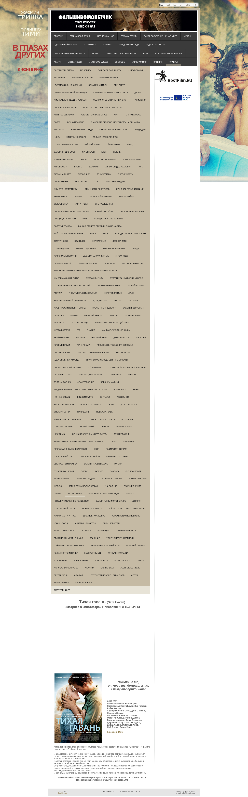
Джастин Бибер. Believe (96, 464)
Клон (103, 152)
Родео (57, 122)
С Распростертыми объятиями (93, 352)
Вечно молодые (75, 122)
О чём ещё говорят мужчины (69, 545)
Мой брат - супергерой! (66, 189)
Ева (78, 330)
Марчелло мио (139, 62)
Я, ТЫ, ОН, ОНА (100, 300)
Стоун (134, 575)
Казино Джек (107, 568)
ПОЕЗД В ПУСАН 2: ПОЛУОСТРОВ (130, 234)
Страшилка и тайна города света (110, 92)
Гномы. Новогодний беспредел (70, 92)
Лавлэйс (98, 471)
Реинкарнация (133, 315)
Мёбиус (58, 486)
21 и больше (111, 486)
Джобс (84, 471)
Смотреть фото (62, 590)
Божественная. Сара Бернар (121, 53)
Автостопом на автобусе (94, 115)
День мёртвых (104, 174)
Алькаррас (59, 130)
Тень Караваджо (133, 115)
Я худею (91, 330)
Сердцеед (59, 315)
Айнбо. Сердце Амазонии (118, 167)
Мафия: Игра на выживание (68, 419)
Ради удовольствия (80, 36)
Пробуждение (61, 182)
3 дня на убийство (63, 456)
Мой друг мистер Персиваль (68, 234)
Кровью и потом (137, 479)
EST (168, 5)
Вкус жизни (81, 182)
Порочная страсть (92, 508)
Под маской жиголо (116, 449)
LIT (181, 5)
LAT (175, 5)
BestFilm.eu (62, 793)
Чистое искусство (64, 404)
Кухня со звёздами (64, 115)
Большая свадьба (86, 479)
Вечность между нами (133, 211)
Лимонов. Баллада (108, 78)
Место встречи (62, 330)
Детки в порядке (122, 560)
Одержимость (125, 174)
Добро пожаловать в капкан (83, 486)
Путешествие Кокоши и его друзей (72, 286)
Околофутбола (133, 471)
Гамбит (57, 494)
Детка (114, 442)
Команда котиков (132, 159)
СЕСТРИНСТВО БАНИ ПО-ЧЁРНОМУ (109, 100)
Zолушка (86, 531)
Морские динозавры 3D (66, 568)
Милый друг (104, 531)
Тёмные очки (113, 144)
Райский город (92, 144)
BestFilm (58, 36)
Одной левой (87, 427)
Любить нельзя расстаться (83, 293)
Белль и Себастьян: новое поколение (103, 107)
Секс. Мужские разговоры (168, 53)
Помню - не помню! (90, 404)
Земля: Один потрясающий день (112, 323)
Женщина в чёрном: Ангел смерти (89, 434)
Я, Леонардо (122, 256)
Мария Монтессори (82, 78)
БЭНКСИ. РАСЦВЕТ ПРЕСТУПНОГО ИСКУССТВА (99, 226)
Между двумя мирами (105, 159)
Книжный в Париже (64, 159)
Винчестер (59, 323)
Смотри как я (61, 241)
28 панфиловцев (62, 382)
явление (114, 315)
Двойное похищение (94, 516)
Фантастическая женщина (116, 330)
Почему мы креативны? (109, 286)
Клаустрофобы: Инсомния (68, 85)
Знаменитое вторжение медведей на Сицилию (115, 122)
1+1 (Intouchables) (98, 62)
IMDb (120, 732)
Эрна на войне (126, 196)
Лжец (129, 144)
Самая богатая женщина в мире (160, 36)
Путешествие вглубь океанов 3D (108, 575)
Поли (140, 167)
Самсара (114, 471)
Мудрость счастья (155, 45)
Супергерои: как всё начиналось (127, 278)
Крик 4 (141, 560)
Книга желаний (136, 70)
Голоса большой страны (102, 419)
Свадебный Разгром (85, 523)
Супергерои (88, 152)
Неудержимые (61, 583)
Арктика (58, 293)
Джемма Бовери (124, 427)
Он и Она (141, 338)
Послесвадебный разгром (67, 367)
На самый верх (99, 338)
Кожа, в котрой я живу (66, 553)
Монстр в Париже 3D (64, 531)
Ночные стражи (62, 397)
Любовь (96, 53)
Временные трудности (104, 308)
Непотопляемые (113, 293)
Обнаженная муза (97, 85)
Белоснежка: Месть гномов (68, 538)
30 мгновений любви (65, 508)
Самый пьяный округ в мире (111, 501)
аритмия (80, 338)
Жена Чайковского (76, 137)
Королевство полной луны (126, 516)
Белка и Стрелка (83, 583)
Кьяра (57, 137)
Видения (158, 62)
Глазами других (129, 36)
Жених (136, 390)
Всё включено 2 (62, 479)
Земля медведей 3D (90, 456)
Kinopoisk (112, 732)
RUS (161, 5)
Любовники (84, 174)
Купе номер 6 (60, 167)
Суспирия (133, 300)
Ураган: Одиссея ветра (91, 375)
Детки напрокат (122, 338)
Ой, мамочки (94, 367)
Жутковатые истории (65, 256)
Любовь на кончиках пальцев (103, 494)
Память (78, 167)
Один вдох (79, 241)
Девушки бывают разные (96, 256)
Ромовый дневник (135, 545)
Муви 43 (129, 494)
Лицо (131, 293)
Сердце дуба (140, 130)
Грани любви (139, 100)
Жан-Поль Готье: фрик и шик (130, 189)
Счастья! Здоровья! (133, 308)
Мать (84, 219)
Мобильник (123, 397)
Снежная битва (62, 412)
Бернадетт (119, 85)
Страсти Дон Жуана (64, 471)
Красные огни (61, 523)
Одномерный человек (65, 45)
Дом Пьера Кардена (115, 182)
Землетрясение (85, 382)
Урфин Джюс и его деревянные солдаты (107, 360)
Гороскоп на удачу (64, 427)
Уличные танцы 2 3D (126, 531)
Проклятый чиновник (100, 196)
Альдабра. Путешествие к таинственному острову (80, 390)
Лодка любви (75, 62)
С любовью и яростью (66, 144)
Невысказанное (105, 36)
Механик (89, 568)
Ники (145, 53)
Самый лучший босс (64, 152)
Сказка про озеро (63, 375)
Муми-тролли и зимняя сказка (70, 308)
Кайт (96, 449)
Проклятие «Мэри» (87, 263)
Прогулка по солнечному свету (70, 449)
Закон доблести (111, 523)
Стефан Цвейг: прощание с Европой (127, 367)
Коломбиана (60, 560)
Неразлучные (99, 241)
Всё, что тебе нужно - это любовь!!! (127, 508)
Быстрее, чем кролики (65, 464)
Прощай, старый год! (65, 219)
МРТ (116, 115)
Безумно (108, 45)
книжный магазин (93, 315)
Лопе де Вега (101, 560)
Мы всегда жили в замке (66, 278)
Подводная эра (62, 352)
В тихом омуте (85, 397)
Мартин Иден (81, 204)
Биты (105, 234)
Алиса (93, 234)
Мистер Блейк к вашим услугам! (70, 100)
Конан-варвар (81, 560)
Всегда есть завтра (64, 70)
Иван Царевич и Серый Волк (105, 545)
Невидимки (59, 434)
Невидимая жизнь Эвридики (108, 219)
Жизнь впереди (62, 345)
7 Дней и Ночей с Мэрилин (120, 538)
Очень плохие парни (117, 456)
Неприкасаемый (62, 263)
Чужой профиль (136, 286)
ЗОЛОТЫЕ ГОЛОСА (63, 226)
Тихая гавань (75, 494)
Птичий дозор (61, 248)
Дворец (138, 92)
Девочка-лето (120, 241)
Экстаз (117, 300)
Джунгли (136, 501)
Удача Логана (83, 345)
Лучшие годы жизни (86, 248)
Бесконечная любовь (65, 107)
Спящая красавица (118, 553)
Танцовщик (109, 263)
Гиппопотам (123, 352)
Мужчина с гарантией (65, 516)
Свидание (95, 538)
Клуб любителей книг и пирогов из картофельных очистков (85, 271)
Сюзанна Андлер (62, 174)
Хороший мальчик (110, 382)
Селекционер (61, 204)
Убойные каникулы (130, 568)
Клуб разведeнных (104, 204)
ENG (188, 5)
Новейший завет (105, 412)
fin (195, 5)
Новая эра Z (120, 390)
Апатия (57, 62)
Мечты (187, 36)
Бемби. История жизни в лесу (69, 53)
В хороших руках (94, 278)
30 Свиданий (83, 412)
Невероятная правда (82, 130)
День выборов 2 (128, 404)
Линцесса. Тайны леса (109, 70)
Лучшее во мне (121, 434)
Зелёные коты (61, 338)
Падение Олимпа (132, 486)
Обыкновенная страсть (97, 189)
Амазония (128, 442)
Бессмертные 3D (93, 553)
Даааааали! (59, 78)
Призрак (105, 427)
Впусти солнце (80, 323)
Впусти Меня (60, 575)
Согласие (120, 62)
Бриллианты (90, 45)
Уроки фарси (60, 196)
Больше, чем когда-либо (105, 137)
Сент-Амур (105, 397)
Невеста (132, 375)
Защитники (115, 375)
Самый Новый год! (105, 211)
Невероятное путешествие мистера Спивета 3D (79, 442)
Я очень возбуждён (112, 479)
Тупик (111, 404)
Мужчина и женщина (114, 248)
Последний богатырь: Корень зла (71, 211)
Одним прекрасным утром (113, 130)
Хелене (116, 152)
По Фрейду (85, 70)
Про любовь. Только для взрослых (115, 345)
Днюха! (74, 315)
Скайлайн (79, 575)
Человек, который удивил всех (70, 300)
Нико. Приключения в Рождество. (71, 501)
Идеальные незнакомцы (66, 360)
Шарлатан (94, 167)
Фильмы (173, 62)
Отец (96, 182)
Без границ (127, 419)
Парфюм (78, 196)
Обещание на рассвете (134, 263)
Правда (135, 248)
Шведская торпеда (129, 45)
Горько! (118, 464)
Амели (84, 159)
